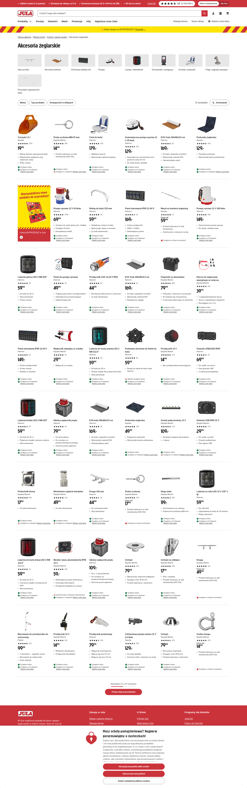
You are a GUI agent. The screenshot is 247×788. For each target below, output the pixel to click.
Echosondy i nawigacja (162, 70)
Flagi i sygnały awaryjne (217, 70)
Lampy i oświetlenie (134, 70)
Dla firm (224, 3)
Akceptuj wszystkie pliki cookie (134, 766)
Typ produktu (37, 103)
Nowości (53, 21)
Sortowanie (221, 103)
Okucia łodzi (23, 70)
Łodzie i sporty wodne (57, 37)
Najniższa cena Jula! (106, 21)
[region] (123, 757)
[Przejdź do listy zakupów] (220, 13)
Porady (40, 21)
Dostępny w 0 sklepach (71, 172)
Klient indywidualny (208, 3)
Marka (23, 103)
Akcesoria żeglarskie (78, 37)
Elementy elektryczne (81, 70)
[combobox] (122, 13)
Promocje (77, 21)
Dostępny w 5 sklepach (214, 172)
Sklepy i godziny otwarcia (101, 719)
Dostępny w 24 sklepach (136, 171)
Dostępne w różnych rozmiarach (174, 240)
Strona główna (24, 37)
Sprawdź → (140, 29)
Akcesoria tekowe (53, 70)
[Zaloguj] (213, 13)
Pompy (101, 70)
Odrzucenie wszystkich (134, 774)
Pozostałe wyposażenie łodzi (28, 91)
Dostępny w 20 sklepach (207, 383)
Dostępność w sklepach (61, 103)
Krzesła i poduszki (187, 70)
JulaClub (151, 3)
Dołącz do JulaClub (194, 723)
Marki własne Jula (145, 723)
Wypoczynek (39, 37)
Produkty (23, 21)
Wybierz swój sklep (220, 21)
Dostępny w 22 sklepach (100, 171)
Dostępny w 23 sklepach (207, 239)
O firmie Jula (142, 719)
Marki (65, 21)
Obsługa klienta (180, 21)
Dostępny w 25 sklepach (28, 171)
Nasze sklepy (198, 21)
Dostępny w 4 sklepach (143, 455)
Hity (88, 21)
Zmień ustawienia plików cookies (134, 781)
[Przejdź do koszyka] (228, 13)
